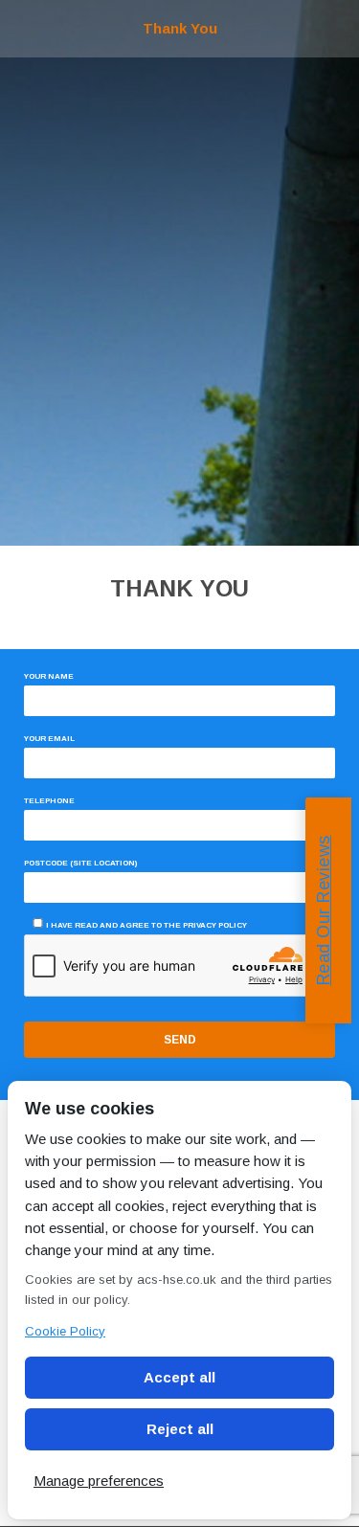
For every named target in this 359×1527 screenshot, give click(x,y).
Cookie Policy (65, 1331)
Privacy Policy (215, 925)
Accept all (179, 1377)
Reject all (179, 1429)
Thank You (180, 28)
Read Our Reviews (323, 910)
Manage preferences (99, 1480)
